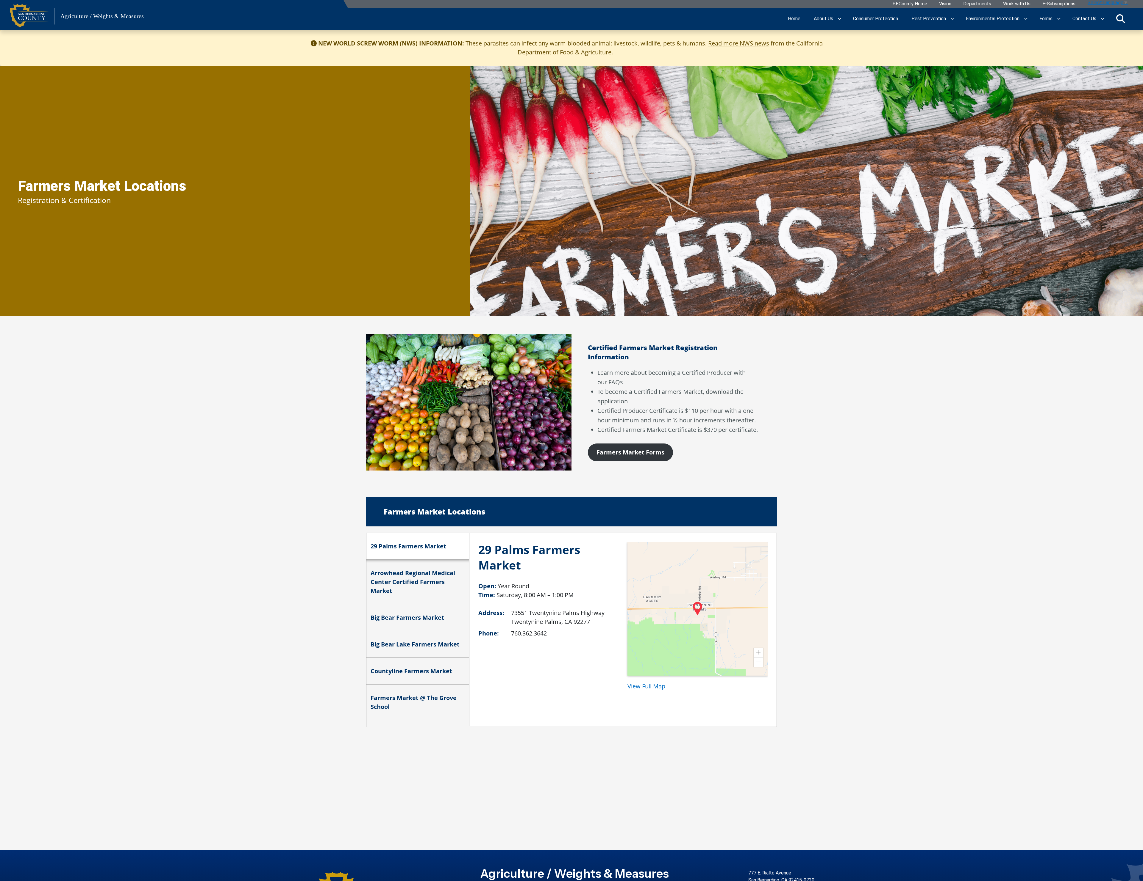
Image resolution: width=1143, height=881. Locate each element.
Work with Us (1016, 4)
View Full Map (646, 686)
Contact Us (1084, 18)
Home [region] (794, 18)
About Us (823, 18)
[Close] (1129, 43)
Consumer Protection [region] (875, 18)
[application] (697, 609)
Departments (977, 4)
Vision (945, 4)
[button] (758, 652)
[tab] (417, 546)
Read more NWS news (738, 43)
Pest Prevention (928, 18)
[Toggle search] (1120, 18)
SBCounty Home (910, 4)
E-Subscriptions (1058, 4)
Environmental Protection (992, 18)
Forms (1046, 18)
